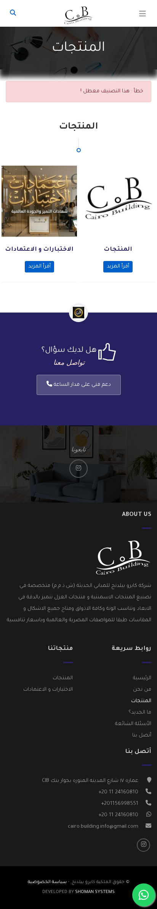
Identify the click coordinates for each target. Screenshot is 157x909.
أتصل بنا (141, 735)
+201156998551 (119, 804)
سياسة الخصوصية (47, 882)
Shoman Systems (95, 892)
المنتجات (118, 250)
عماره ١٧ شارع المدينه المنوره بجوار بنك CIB (90, 781)
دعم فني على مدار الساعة (81, 385)
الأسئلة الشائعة (133, 724)
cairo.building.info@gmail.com (103, 827)
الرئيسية (142, 678)
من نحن (142, 690)
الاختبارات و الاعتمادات (39, 250)
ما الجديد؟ (139, 713)
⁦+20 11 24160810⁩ (118, 792)
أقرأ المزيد (118, 266)
